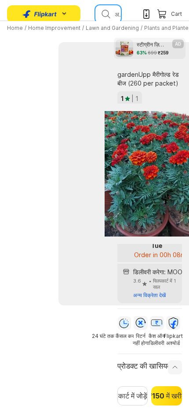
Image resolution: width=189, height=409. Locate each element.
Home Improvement (54, 28)
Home (15, 28)
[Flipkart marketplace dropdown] (39, 14)
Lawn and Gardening (112, 28)
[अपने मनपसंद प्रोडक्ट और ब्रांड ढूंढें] (105, 14)
